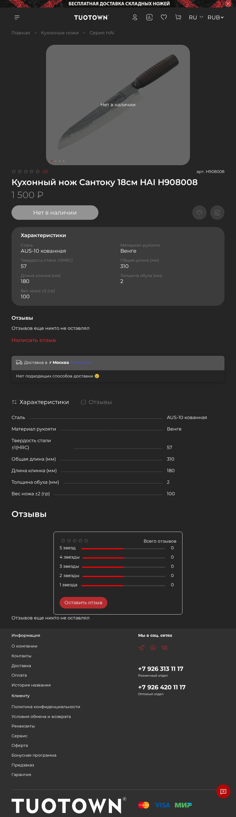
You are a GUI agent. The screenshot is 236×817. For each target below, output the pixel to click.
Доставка (21, 665)
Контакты (21, 655)
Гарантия (21, 774)
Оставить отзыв (83, 602)
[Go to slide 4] (64, 161)
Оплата (19, 675)
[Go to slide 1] (52, 161)
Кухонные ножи (60, 33)
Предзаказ (23, 765)
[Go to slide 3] (60, 161)
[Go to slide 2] (56, 161)
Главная (21, 33)
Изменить (81, 362)
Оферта (20, 745)
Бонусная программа (34, 755)
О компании (24, 646)
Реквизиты (23, 726)
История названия (31, 685)
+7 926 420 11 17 (162, 687)
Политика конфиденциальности (46, 706)
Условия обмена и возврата (41, 716)
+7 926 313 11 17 (160, 668)
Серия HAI (102, 33)
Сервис (20, 735)
